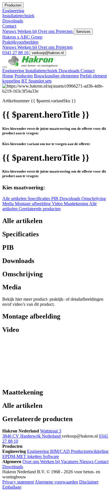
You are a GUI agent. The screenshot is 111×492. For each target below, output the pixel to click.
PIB (55, 198)
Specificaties (39, 198)
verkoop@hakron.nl (48, 53)
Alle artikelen (15, 198)
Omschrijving (93, 198)
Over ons (47, 31)
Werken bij (27, 31)
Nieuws (9, 31)
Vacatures (70, 461)
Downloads (70, 70)
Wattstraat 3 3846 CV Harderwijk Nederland (32, 433)
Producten (24, 75)
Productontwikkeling (89, 451)
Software (51, 456)
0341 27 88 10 (16, 52)
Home (7, 75)
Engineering (13, 70)
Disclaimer (88, 482)
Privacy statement (18, 482)
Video (58, 203)
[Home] (33, 65)
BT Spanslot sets (36, 81)
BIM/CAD (60, 451)
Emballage (11, 487)
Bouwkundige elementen (56, 75)
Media (8, 203)
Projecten (65, 31)
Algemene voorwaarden (56, 482)
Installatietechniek (42, 70)
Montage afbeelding (33, 203)
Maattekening (76, 203)
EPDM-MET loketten (22, 456)
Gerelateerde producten (40, 208)
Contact (87, 70)
